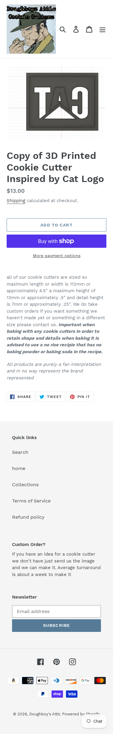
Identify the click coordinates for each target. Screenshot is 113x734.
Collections (25, 484)
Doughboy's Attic (45, 714)
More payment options (56, 255)
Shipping (16, 200)
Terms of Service (31, 501)
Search (20, 452)
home (18, 468)
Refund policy (28, 517)
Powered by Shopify (81, 714)
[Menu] (102, 29)
